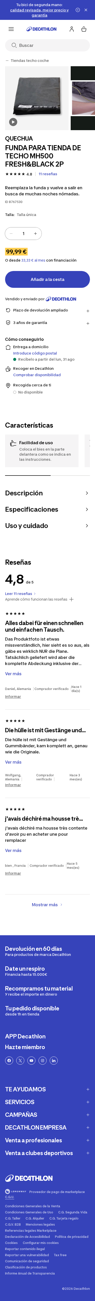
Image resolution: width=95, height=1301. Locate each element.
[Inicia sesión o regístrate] (72, 29)
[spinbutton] (23, 233)
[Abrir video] (13, 122)
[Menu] (11, 29)
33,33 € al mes (33, 260)
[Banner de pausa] (78, 10)
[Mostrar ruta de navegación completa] (7, 61)
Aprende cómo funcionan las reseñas (36, 599)
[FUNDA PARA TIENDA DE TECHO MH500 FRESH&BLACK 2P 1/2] (37, 98)
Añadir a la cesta (47, 279)
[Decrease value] (11, 233)
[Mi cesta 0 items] (84, 29)
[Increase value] (35, 233)
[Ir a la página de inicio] (41, 29)
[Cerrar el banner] (86, 10)
